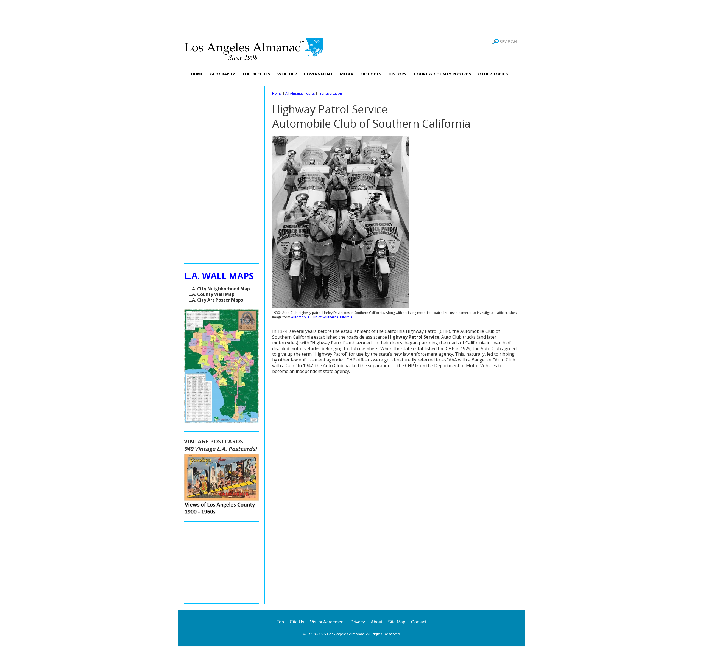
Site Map (396, 622)
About (376, 622)
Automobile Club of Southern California (321, 317)
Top (280, 622)
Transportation (330, 93)
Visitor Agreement (327, 622)
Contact (418, 622)
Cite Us (297, 622)
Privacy (357, 622)
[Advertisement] (351, 17)
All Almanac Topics (300, 93)
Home (277, 93)
